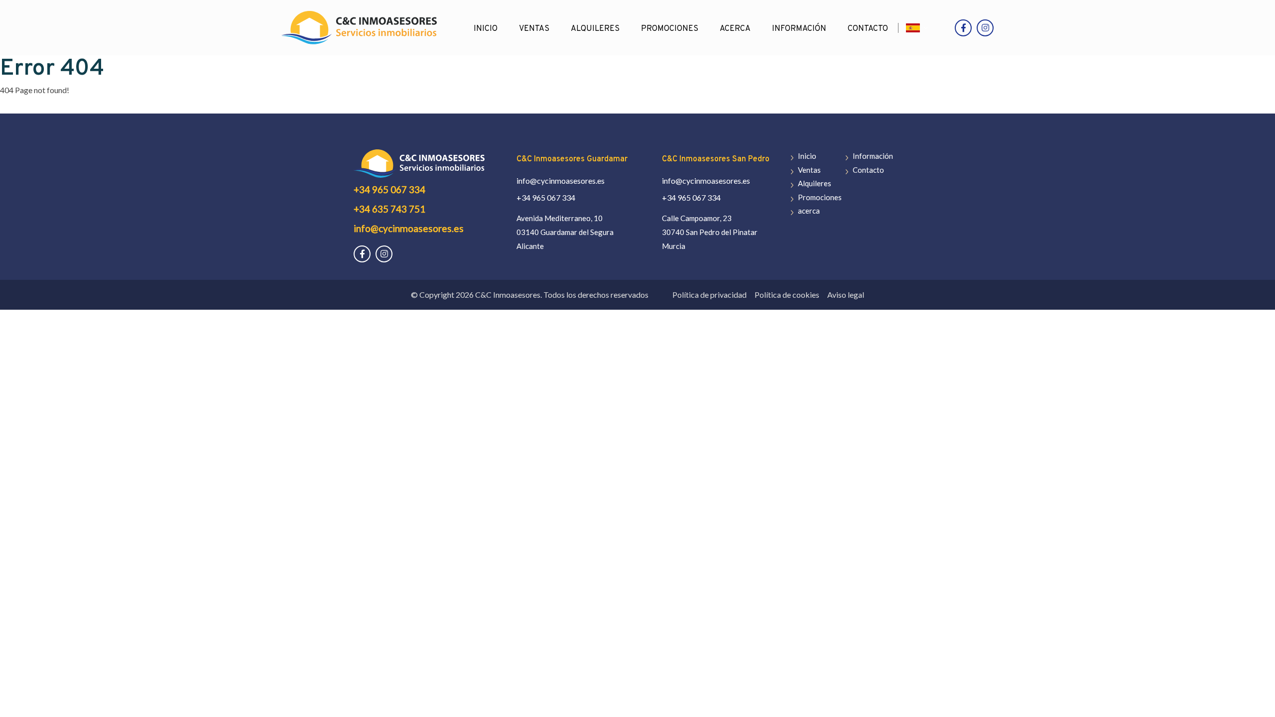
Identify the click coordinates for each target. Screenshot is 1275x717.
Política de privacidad (709, 294)
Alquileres (595, 29)
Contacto (868, 29)
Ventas (534, 29)
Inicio (486, 29)
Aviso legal (845, 294)
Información (799, 29)
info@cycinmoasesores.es (409, 228)
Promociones (669, 29)
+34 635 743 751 (389, 209)
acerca (735, 29)
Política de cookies (787, 294)
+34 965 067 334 (389, 189)
